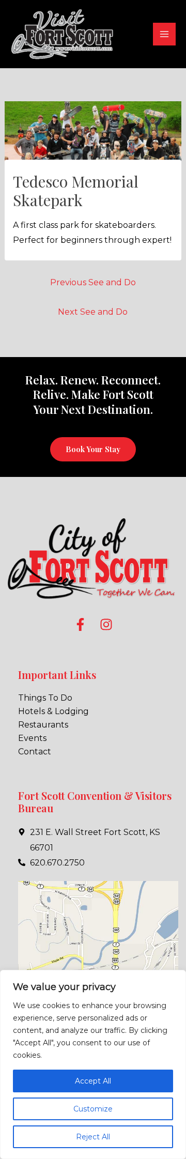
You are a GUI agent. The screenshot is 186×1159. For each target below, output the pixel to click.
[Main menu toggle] (164, 34)
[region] (93, 1064)
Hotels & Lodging (53, 711)
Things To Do (45, 698)
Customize (93, 1109)
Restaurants (43, 725)
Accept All (93, 1081)
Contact (34, 751)
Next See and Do (93, 312)
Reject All (93, 1136)
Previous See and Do (93, 282)
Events (32, 738)
